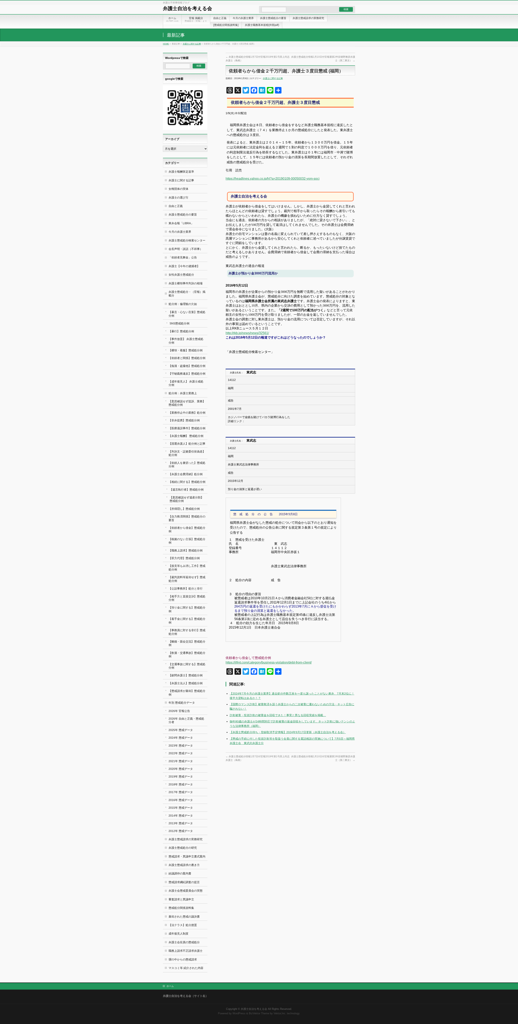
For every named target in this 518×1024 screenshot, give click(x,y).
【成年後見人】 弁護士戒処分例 (186, 383)
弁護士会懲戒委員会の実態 (186, 890)
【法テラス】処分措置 (183, 925)
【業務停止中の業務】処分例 (187, 412)
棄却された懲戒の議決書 (184, 916)
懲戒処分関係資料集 (181, 907)
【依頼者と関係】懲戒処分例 (187, 358)
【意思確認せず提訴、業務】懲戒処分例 (187, 403)
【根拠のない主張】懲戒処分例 (187, 540)
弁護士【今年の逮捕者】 (184, 266)
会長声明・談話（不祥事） (186, 249)
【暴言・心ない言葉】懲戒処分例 (187, 313)
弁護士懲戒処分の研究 (183, 847)
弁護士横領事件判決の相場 (186, 283)
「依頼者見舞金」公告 (183, 257)
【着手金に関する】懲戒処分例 (187, 620)
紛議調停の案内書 (180, 873)
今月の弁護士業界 (180, 231)
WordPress (238, 1013)
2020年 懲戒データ (181, 768)
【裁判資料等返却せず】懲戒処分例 (187, 579)
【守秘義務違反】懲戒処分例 (187, 373)
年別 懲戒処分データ (182, 702)
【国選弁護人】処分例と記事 (187, 443)
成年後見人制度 (178, 933)
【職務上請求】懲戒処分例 (186, 550)
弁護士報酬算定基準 (181, 171)
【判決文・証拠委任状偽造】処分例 (187, 453)
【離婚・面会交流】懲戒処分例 (187, 643)
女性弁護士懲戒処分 (181, 274)
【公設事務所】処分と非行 (186, 588)
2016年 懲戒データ (181, 800)
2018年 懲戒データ (181, 784)
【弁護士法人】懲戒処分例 (186, 683)
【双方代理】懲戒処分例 (184, 558)
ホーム (170, 986)
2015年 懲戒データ (181, 807)
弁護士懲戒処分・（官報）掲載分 (187, 293)
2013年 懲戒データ (181, 823)
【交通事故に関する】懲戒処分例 (187, 666)
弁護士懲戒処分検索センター (187, 240)
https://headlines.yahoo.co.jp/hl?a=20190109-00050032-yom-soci (273, 178)
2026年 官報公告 (179, 711)
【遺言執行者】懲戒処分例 (187, 489)
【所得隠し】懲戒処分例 (184, 508)
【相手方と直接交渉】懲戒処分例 (187, 598)
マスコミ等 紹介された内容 (186, 968)
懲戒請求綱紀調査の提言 (184, 882)
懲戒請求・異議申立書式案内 (187, 856)
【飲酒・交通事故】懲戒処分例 (187, 654)
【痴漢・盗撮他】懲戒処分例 (187, 366)
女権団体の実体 (178, 188)
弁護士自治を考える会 (187, 8)
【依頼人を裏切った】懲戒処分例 (187, 464)
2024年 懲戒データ (181, 737)
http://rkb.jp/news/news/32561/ (247, 333)
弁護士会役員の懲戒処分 (184, 942)
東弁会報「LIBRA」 (181, 223)
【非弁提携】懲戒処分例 (184, 420)
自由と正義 (176, 206)
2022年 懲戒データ (181, 753)
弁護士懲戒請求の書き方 (184, 865)
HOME (166, 44)
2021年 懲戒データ (181, 761)
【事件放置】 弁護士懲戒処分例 (186, 340)
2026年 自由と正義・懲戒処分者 (186, 720)
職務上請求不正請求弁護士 (186, 950)
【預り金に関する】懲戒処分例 (187, 609)
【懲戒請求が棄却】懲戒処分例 (187, 692)
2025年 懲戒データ (181, 730)
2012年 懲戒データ (181, 831)
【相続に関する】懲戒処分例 (187, 481)
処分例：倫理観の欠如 (183, 304)
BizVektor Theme (259, 1013)
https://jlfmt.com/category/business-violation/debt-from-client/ (269, 662)
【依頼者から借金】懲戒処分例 (187, 529)
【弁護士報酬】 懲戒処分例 (186, 436)
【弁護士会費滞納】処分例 (186, 474)
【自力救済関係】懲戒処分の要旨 (187, 518)
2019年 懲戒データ (181, 776)
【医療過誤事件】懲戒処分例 (187, 428)
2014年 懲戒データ (181, 815)
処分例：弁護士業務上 (183, 393)
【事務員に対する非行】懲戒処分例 (187, 632)
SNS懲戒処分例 (179, 323)
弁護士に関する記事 (192, 44)
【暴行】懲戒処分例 (181, 331)
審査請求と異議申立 (181, 899)
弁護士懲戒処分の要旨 (183, 214)
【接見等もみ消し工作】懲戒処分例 (187, 567)
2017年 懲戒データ (181, 792)
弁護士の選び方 (178, 197)
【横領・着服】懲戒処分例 (186, 350)
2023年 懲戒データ (181, 745)
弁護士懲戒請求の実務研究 (186, 839)
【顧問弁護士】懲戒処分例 (186, 675)
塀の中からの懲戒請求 (183, 959)
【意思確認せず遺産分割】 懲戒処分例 (187, 499)
